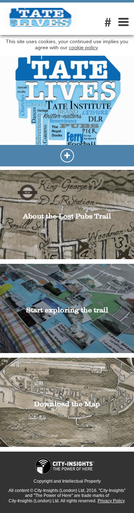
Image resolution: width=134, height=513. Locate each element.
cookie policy (83, 47)
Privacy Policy (111, 500)
